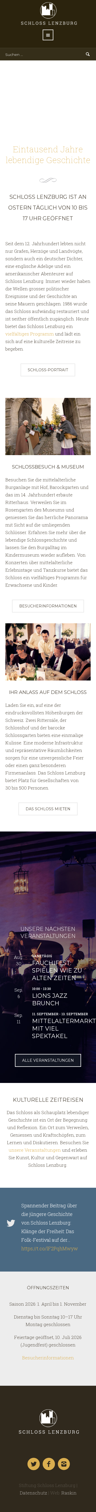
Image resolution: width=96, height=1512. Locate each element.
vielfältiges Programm (29, 334)
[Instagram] (64, 1464)
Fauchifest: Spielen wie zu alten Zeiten (57, 970)
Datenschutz (33, 1493)
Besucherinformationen (48, 1358)
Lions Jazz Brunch (49, 999)
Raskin (69, 1493)
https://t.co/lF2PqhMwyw (49, 1248)
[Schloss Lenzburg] (48, 1421)
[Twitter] (34, 1464)
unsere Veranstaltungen (35, 1150)
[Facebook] (49, 1464)
